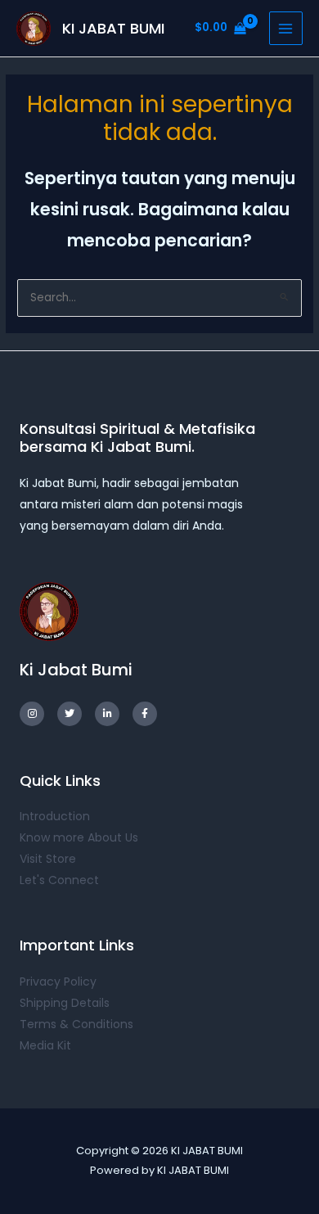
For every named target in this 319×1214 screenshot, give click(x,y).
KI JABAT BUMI (113, 28)
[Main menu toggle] (286, 28)
